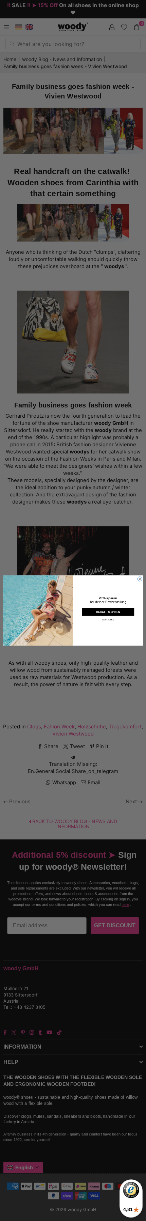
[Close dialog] (140, 579)
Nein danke (108, 620)
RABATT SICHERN (108, 612)
